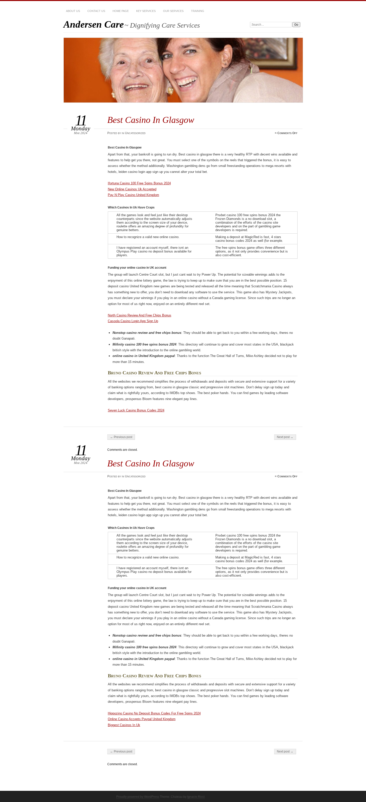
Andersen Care (93, 24)
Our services (173, 10)
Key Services (146, 10)
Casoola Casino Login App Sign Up (133, 321)
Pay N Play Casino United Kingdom (133, 195)
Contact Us (96, 10)
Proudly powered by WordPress (137, 797)
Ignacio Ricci (196, 797)
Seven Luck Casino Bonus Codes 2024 (136, 410)
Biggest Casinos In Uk (124, 725)
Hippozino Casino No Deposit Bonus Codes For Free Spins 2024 (154, 713)
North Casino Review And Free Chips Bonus (139, 315)
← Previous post (121, 437)
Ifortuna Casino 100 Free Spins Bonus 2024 (139, 183)
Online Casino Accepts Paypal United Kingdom (142, 719)
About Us (73, 10)
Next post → (285, 437)
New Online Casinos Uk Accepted (132, 189)
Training (197, 10)
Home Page (121, 10)
